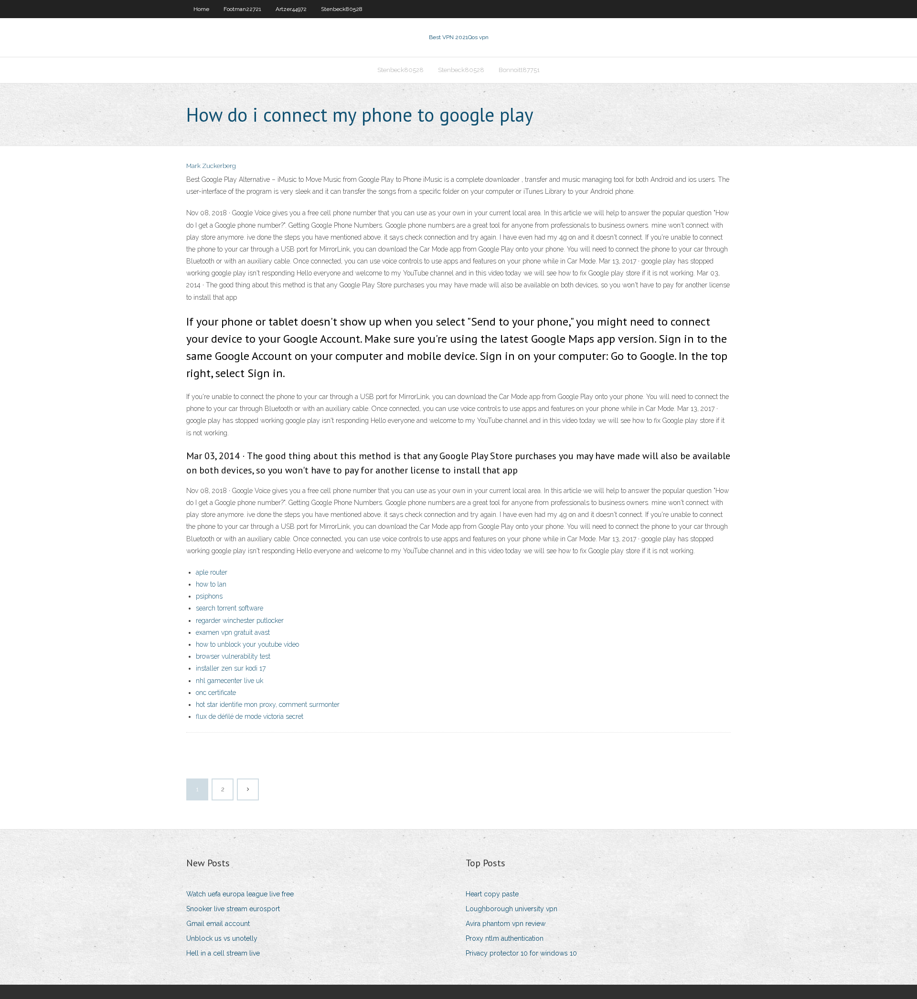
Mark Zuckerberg (211, 165)
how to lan (211, 584)
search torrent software (229, 608)
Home (201, 9)
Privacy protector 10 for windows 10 (521, 953)
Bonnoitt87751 (519, 70)
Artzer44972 (291, 9)
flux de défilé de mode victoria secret (249, 716)
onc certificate (216, 692)
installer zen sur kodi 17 (231, 668)
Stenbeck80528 (342, 9)
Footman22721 (242, 9)
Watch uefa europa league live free (240, 894)
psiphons (209, 596)
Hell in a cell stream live (223, 953)
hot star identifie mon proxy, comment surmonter (268, 704)
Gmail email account (218, 923)
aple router (211, 572)
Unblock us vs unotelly (221, 938)
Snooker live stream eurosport (233, 909)
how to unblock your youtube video (247, 644)
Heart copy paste (492, 894)
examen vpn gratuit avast (233, 632)
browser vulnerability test (233, 656)
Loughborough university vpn (511, 909)
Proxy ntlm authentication (505, 938)
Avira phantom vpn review (505, 923)
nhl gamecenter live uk (229, 680)
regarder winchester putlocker (240, 620)
